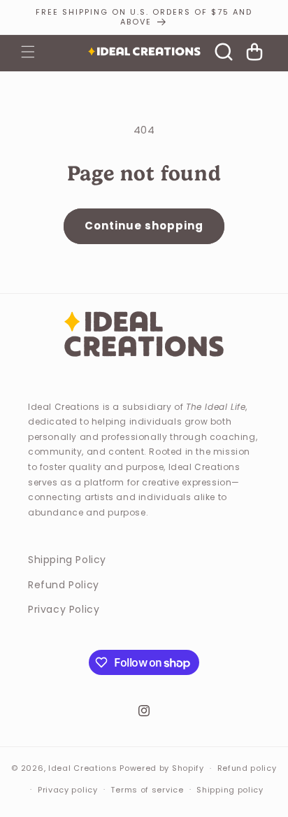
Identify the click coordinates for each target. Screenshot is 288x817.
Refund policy (247, 768)
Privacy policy (68, 789)
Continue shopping (144, 225)
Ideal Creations (82, 768)
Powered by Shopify (162, 768)
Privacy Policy (63, 609)
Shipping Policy (67, 560)
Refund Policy (63, 585)
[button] (28, 51)
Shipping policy (230, 789)
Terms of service (146, 789)
